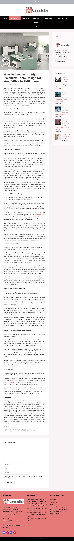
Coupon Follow (59, 50)
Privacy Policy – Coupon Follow (59, 507)
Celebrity (25, 18)
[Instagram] (35, 2)
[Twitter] (41, 2)
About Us (53, 499)
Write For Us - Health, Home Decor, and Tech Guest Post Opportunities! (58, 511)
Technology (48, 18)
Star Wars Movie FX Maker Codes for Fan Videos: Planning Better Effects (36, 514)
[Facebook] (32, 2)
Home (5, 18)
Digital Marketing (64, 18)
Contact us (53, 502)
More (36, 22)
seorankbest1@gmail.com (10, 520)
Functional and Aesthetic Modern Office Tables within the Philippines (20, 430)
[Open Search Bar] (37, 27)
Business (14, 18)
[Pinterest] (38, 2)
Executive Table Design (10, 428)
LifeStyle (36, 18)
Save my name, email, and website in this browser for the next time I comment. (24, 477)
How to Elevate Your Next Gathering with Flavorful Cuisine (18, 429)
